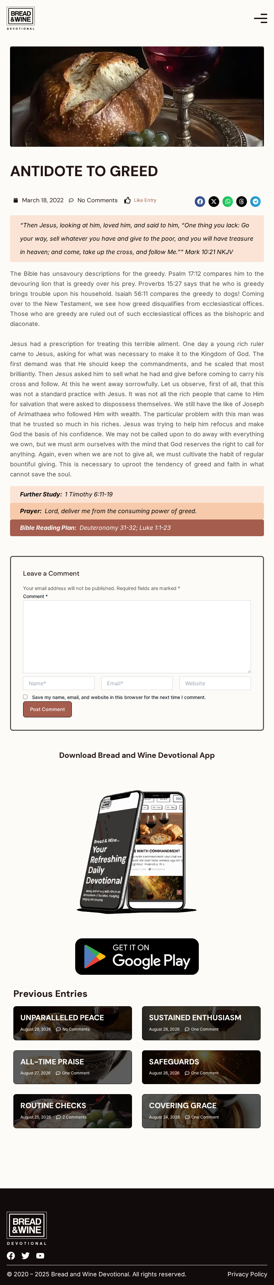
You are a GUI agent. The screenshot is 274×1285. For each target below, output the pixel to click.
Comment (35, 596)
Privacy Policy (247, 1274)
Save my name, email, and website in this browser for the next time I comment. (119, 697)
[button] (200, 201)
